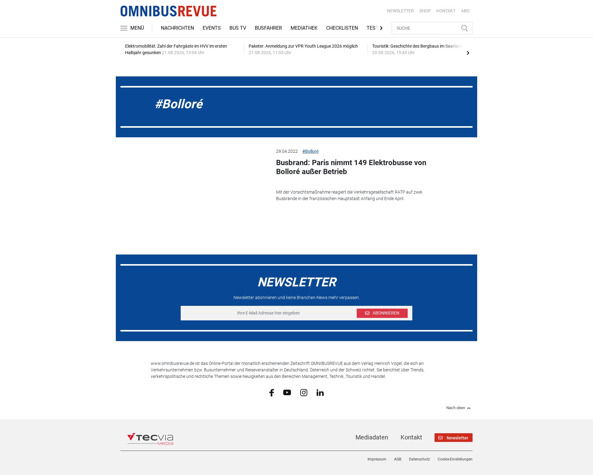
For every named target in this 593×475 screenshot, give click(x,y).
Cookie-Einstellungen (455, 459)
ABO (465, 10)
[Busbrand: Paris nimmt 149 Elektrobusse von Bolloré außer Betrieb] (209, 179)
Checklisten (342, 28)
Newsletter (400, 10)
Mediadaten (371, 437)
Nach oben (455, 408)
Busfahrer (268, 28)
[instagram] (303, 392)
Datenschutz (419, 459)
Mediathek (304, 28)
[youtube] (287, 392)
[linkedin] (320, 392)
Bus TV (237, 28)
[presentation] (468, 52)
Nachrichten (177, 28)
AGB (397, 459)
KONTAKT (446, 10)
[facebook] (271, 392)
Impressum (377, 459)
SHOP (425, 10)
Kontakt (411, 437)
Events (212, 28)
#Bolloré (310, 151)
